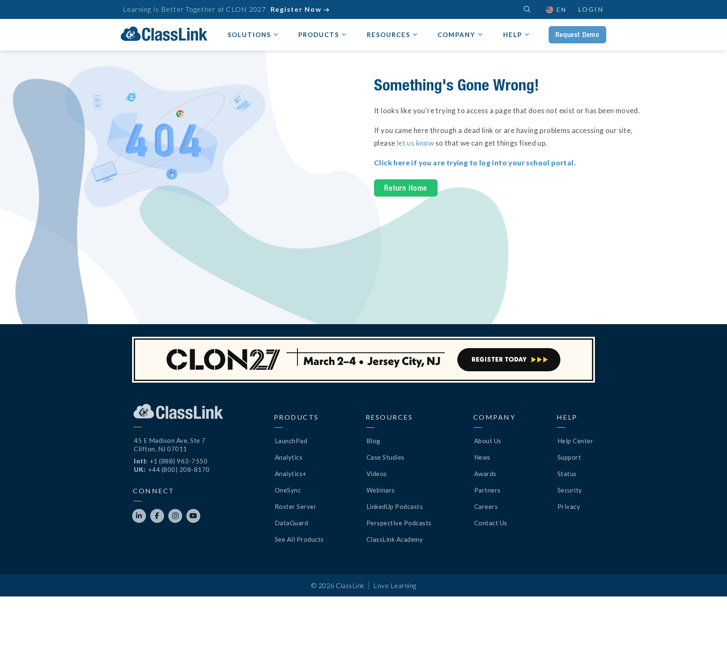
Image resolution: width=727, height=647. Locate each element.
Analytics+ (291, 473)
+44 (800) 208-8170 (179, 469)
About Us (487, 441)
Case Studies (385, 457)
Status (567, 473)
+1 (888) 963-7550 (179, 461)
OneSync (288, 490)
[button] (706, 626)
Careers (486, 506)
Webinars (380, 490)
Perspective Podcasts (399, 523)
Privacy (569, 506)
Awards (485, 473)
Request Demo (577, 34)
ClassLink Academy (394, 539)
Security (569, 490)
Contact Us (490, 523)
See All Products (299, 539)
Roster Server (296, 506)
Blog (373, 441)
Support (569, 457)
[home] (164, 34)
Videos (376, 473)
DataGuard (291, 523)
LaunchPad (291, 441)
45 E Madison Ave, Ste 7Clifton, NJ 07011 (170, 445)
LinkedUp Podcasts (394, 506)
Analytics (289, 457)
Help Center (575, 441)
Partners (487, 490)
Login (591, 9)
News (482, 457)
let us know (415, 142)
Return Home (405, 187)
